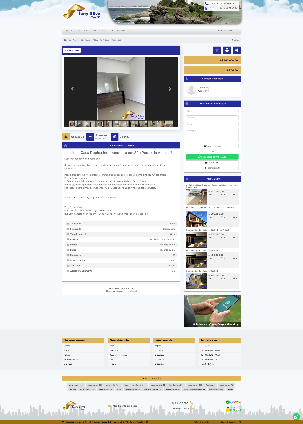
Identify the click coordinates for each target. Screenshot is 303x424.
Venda (76, 40)
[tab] (72, 50)
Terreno (112, 364)
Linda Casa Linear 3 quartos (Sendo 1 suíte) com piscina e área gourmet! (211, 186)
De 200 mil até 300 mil (210, 350)
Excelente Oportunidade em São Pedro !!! (203, 271)
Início (68, 40)
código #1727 (227, 385)
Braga (66, 350)
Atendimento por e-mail (125, 406)
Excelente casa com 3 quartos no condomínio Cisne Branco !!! (211, 208)
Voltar (236, 40)
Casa (107, 40)
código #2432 (158, 385)
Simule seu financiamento (123, 30)
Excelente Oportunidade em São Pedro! (203, 250)
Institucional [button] (88, 30)
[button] (72, 89)
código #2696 (87, 389)
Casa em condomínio (118, 355)
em (152, 389)
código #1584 (195, 385)
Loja (111, 359)
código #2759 (172, 389)
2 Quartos (159, 350)
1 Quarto (159, 346)
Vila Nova (68, 364)
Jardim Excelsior (71, 359)
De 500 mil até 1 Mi (209, 359)
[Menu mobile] (67, 30)
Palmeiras (68, 355)
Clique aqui (110, 291)
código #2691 (113, 385)
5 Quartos (159, 364)
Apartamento (115, 350)
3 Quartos (159, 355)
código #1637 (216, 389)
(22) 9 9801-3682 (228, 8)
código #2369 (132, 389)
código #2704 (176, 385)
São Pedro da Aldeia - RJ (91, 40)
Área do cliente (227, 30)
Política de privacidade (202, 422)
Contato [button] (102, 30)
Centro (67, 346)
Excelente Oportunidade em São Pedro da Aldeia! (207, 230)
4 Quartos (159, 359)
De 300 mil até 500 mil (210, 355)
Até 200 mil (205, 346)
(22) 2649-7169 (225, 3)
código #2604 (76, 385)
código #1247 (106, 389)
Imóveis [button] (74, 30)
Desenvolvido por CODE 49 (231, 422)
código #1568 (95, 385)
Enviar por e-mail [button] (213, 146)
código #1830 (139, 385)
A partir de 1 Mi (207, 364)
